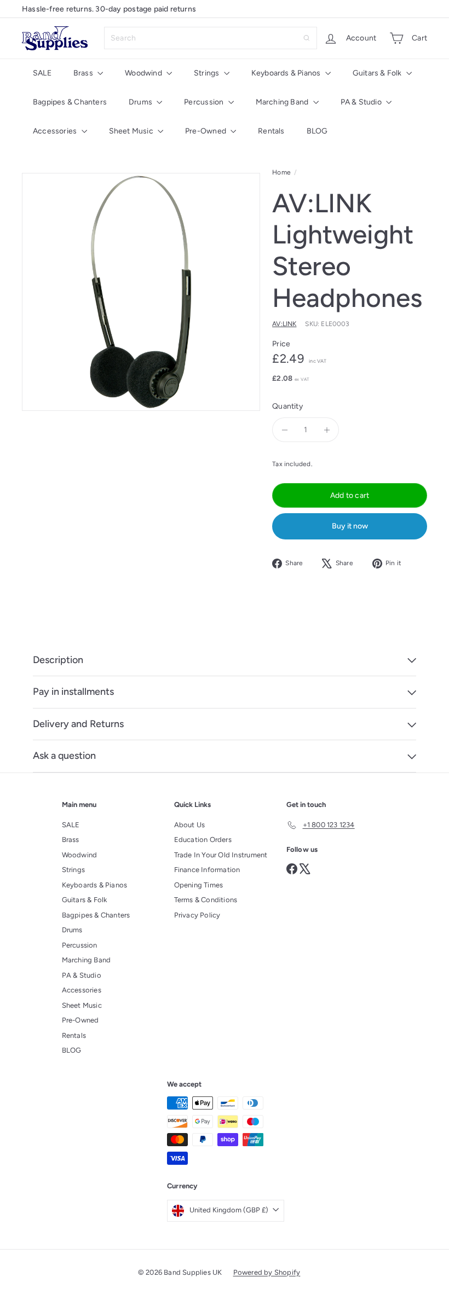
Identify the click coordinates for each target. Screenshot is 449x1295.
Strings (207, 73)
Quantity (287, 406)
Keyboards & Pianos (287, 73)
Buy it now (350, 526)
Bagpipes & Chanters (70, 102)
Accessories (56, 131)
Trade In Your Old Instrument (221, 855)
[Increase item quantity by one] (326, 429)
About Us (189, 825)
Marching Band (283, 102)
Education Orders (203, 839)
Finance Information (207, 870)
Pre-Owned (206, 131)
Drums (141, 102)
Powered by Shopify (267, 1272)
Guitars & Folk (378, 73)
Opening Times (198, 885)
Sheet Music (132, 131)
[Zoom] (141, 291)
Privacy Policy (197, 915)
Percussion (204, 102)
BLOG (317, 131)
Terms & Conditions (206, 900)
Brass (84, 73)
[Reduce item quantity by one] (284, 429)
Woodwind (144, 73)
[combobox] (210, 38)
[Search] (306, 38)
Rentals (271, 131)
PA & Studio (362, 102)
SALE (42, 73)
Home (281, 172)
